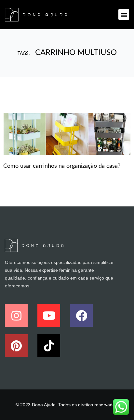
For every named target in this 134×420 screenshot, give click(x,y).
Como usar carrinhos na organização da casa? (61, 166)
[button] (123, 14)
